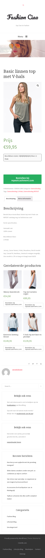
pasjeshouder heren (14, 442)
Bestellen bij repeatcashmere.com (22, 179)
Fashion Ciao (22, 17)
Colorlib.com (22, 543)
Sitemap (22, 554)
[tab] (10, 198)
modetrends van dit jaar (25, 414)
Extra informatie (24, 199)
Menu (20, 36)
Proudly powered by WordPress (15, 538)
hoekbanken (11, 405)
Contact (37, 549)
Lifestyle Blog (11, 522)
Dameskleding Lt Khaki (15, 191)
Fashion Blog (11, 516)
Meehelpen (29, 549)
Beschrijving (11, 199)
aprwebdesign (17, 370)
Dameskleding (36, 188)
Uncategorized (12, 527)
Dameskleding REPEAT (31, 191)
